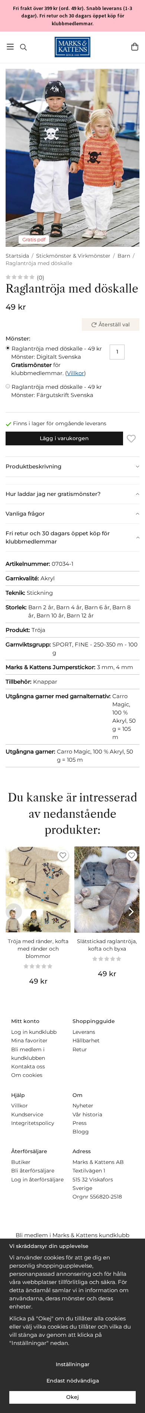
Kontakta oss (28, 1067)
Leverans (83, 1032)
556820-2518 (106, 1197)
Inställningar (73, 1364)
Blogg (80, 1132)
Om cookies (26, 1075)
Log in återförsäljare (37, 1180)
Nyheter (82, 1106)
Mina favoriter (29, 1040)
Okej (72, 1397)
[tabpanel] (72, 480)
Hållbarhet (86, 1040)
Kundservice (27, 1114)
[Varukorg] (134, 47)
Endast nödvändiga (72, 1381)
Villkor (75, 373)
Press (79, 1123)
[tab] (72, 467)
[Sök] (23, 47)
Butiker (20, 1162)
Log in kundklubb (34, 1032)
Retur (79, 1049)
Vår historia (87, 1114)
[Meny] (10, 47)
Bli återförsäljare (32, 1171)
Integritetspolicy (32, 1123)
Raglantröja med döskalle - (56, 352)
